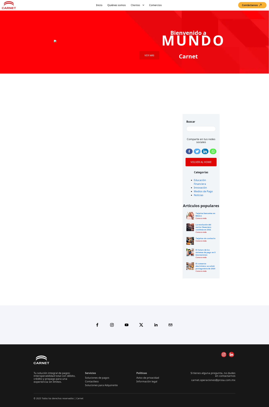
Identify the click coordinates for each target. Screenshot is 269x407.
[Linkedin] (205, 151)
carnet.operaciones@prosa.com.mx (213, 380)
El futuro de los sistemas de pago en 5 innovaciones (205, 252)
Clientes (135, 5)
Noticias (198, 195)
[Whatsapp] (213, 151)
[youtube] (126, 325)
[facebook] (97, 325)
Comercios (155, 5)
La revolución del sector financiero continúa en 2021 (203, 227)
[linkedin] (156, 325)
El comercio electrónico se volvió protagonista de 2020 (205, 266)
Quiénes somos (116, 5)
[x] (141, 325)
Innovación (200, 187)
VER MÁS (149, 55)
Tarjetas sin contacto (205, 238)
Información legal (146, 381)
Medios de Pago (203, 191)
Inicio (99, 5)
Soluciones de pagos (97, 377)
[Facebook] (189, 151)
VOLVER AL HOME (201, 162)
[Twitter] (197, 151)
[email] (170, 325)
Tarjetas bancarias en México (205, 214)
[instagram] (112, 325)
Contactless (92, 381)
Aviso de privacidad (147, 377)
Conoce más (201, 218)
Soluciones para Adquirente (101, 385)
